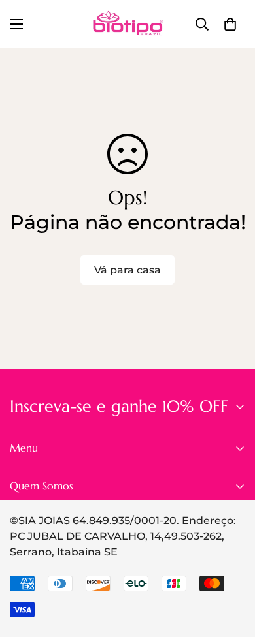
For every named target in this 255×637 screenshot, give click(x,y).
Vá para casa (127, 270)
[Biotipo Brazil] (127, 24)
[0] (230, 24)
